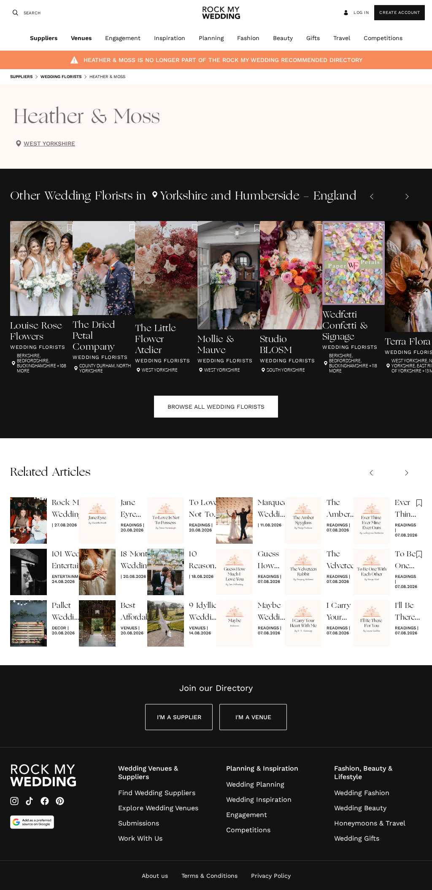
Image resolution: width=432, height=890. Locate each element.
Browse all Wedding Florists (216, 406)
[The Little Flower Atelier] (166, 297)
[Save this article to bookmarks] (70, 228)
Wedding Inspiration (259, 800)
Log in (361, 12)
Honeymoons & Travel (369, 823)
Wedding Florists (60, 76)
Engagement (122, 38)
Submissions (138, 823)
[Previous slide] (371, 196)
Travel (341, 38)
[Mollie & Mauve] (228, 297)
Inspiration (169, 38)
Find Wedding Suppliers (156, 793)
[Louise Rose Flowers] (41, 297)
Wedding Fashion (361, 793)
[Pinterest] (60, 801)
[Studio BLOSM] (291, 297)
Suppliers (43, 38)
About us (155, 875)
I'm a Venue (253, 717)
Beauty (283, 38)
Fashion (248, 38)
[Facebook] (44, 801)
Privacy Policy (271, 875)
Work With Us (140, 838)
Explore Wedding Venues (158, 808)
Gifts (313, 38)
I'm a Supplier (179, 717)
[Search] (14, 12)
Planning (211, 38)
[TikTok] (29, 801)
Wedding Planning (255, 784)
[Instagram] (14, 801)
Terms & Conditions (209, 875)
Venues (81, 38)
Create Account (399, 12)
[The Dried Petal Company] (104, 297)
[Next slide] (407, 196)
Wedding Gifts (356, 838)
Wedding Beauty (360, 808)
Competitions (383, 38)
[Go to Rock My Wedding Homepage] (43, 775)
